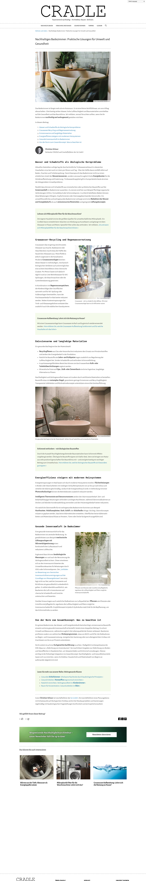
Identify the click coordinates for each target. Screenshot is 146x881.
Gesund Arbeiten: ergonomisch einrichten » (62, 680)
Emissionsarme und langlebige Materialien (55, 133)
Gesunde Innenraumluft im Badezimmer (54, 139)
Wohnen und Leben (41, 31)
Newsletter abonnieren (101, 735)
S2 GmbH (74, 698)
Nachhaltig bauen (47, 25)
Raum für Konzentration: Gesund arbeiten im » (60, 686)
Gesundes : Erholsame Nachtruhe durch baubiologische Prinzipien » (72, 677)
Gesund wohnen (79, 25)
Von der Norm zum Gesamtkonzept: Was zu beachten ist (60, 142)
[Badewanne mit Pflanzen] (73, 101)
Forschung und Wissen (63, 25)
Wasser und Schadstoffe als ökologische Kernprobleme (59, 127)
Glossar (99, 25)
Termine (91, 25)
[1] (22, 718)
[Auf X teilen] (122, 719)
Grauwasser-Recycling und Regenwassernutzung (57, 130)
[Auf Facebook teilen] (119, 719)
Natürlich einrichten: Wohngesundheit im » (63, 683)
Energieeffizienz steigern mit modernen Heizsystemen (59, 136)
